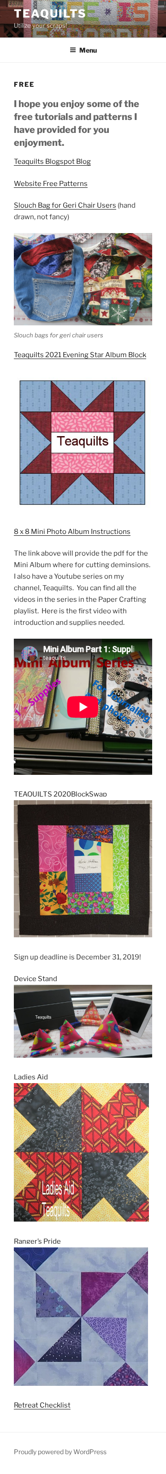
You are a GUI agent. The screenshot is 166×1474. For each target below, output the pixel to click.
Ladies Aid (31, 1077)
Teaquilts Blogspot (45, 161)
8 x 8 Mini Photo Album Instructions (72, 531)
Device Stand (38, 979)
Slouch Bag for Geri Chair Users (65, 205)
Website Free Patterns (51, 184)
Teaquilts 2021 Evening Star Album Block (80, 355)
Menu (88, 50)
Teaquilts (50, 13)
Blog (83, 161)
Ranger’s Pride (37, 1241)
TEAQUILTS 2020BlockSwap (60, 794)
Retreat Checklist (42, 1405)
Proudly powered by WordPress (60, 1452)
